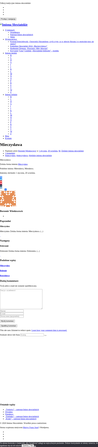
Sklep (12, 37)
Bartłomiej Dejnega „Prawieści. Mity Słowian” (29, 48)
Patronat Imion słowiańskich (21, 35)
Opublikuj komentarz (8, 326)
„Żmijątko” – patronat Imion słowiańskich (22, 416)
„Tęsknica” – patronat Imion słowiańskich (22, 409)
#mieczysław (10, 155)
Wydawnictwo (11, 39)
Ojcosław (9, 412)
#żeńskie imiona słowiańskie (40, 155)
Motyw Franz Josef (31, 427)
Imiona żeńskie (11, 94)
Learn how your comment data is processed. (49, 330)
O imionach (10, 30)
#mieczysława (22, 155)
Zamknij (25, 446)
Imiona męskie (11, 53)
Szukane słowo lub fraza (10, 335)
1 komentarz (10, 153)
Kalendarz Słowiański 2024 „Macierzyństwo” (28, 46)
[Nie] (35, 446)
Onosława (9, 414)
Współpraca (15, 32)
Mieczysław (23, 164)
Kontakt (8, 138)
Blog (7, 136)
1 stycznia (43, 151)
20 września (53, 151)
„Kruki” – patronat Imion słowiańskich (20, 419)
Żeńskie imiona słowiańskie (72, 151)
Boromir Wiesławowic (27, 151)
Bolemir (3, 271)
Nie (31, 446)
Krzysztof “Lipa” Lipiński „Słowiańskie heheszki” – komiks (34, 51)
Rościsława (5, 276)
